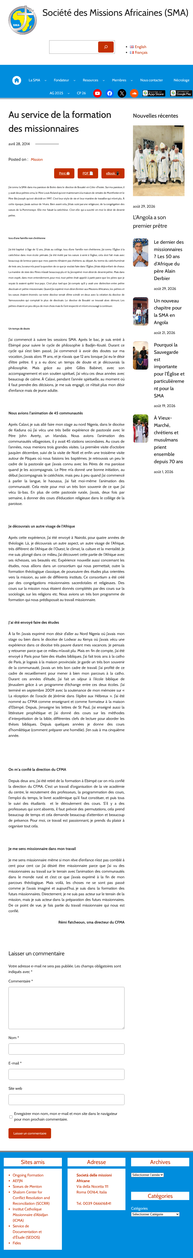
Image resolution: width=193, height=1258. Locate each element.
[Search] (105, 47)
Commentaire (20, 981)
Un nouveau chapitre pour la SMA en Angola (168, 311)
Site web (15, 1088)
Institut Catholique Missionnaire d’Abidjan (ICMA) (30, 1215)
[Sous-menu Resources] (104, 80)
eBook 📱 (113, 173)
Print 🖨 (64, 173)
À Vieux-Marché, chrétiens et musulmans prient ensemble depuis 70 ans (168, 439)
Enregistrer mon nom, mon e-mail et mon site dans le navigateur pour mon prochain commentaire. (65, 1116)
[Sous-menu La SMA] (45, 80)
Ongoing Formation (28, 1175)
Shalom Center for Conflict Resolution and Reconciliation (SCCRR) (31, 1198)
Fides (17, 1243)
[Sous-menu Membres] (132, 80)
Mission (37, 159)
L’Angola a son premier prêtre (150, 221)
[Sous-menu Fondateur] (74, 80)
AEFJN (18, 1181)
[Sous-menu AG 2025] (69, 93)
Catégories (139, 1208)
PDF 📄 (88, 173)
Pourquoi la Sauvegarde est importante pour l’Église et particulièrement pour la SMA (169, 370)
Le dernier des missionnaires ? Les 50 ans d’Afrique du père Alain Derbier (169, 260)
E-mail (15, 1063)
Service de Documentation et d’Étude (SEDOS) (27, 1232)
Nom (13, 1037)
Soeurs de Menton (27, 1186)
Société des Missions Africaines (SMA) (115, 12)
